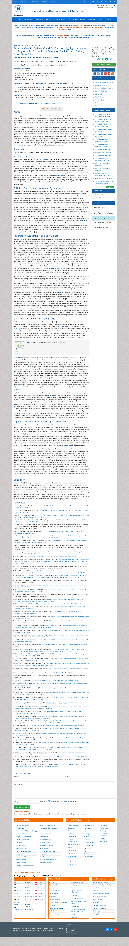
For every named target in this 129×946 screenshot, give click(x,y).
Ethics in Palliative (101, 91)
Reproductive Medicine (104, 835)
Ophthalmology (89, 842)
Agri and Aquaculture (22, 825)
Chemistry (19, 842)
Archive (82, 19)
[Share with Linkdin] (102, 73)
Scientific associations (63, 27)
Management (62, 29)
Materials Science (45, 834)
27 (57, 268)
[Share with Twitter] (98, 73)
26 (71, 264)
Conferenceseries (61, 35)
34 (73, 279)
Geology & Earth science (100, 914)
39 (55, 322)
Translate (111, 7)
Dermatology (72, 836)
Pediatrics (87, 851)
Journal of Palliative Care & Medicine (47, 103)
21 (34, 257)
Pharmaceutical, (89, 27)
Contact (52, 2)
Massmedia (96, 911)
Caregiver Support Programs (104, 82)
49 (76, 402)
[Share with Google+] (105, 73)
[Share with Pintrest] (109, 73)
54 (49, 455)
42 (32, 364)
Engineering (19, 854)
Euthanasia (98, 94)
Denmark (40, 891)
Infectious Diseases (74, 859)
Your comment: (19, 784)
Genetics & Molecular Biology (25, 865)
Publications (24, 2)
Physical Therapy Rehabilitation (76, 892)
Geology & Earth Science (47, 825)
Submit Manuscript (59, 19)
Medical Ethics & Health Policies (78, 902)
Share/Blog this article (102, 198)
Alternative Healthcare (56, 908)
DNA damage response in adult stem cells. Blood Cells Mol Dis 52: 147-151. (57, 680)
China (29, 888)
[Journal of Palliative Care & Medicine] (18, 9)
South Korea (17, 903)
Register (44, 2)
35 (24, 312)
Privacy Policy (71, 929)
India (28, 893)
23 (44, 259)
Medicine (71, 862)
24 (69, 264)
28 (59, 268)
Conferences (35, 2)
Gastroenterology (54, 899)
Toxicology (103, 841)
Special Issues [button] (91, 19)
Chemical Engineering (22, 839)
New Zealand (27, 905)
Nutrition (86, 836)
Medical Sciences (45, 839)
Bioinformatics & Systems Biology (26, 831)
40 (16, 328)
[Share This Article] (98, 59)
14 (65, 220)
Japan (18, 896)
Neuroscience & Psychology (49, 845)
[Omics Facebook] (89, 2)
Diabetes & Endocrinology (72, 840)
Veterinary (96, 902)
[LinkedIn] (111, 929)
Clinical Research (73, 831)
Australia (19, 885)
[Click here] (84, 2)
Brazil (18, 899)
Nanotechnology (45, 842)
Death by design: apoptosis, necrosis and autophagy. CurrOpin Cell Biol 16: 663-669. (57, 604)
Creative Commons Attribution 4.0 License (49, 928)
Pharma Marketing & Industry (102, 885)
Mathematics (44, 836)
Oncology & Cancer (77, 882)
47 (18, 389)
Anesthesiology (73, 825)
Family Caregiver (100, 97)
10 (51, 194)
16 (35, 232)
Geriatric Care (99, 100)
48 (64, 400)
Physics (42, 854)
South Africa (28, 900)
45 (14, 373)
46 (59, 385)
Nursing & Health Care (47, 848)
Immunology (72, 856)
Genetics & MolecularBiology (58, 902)
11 (51, 203)
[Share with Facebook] (94, 73)
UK (17, 893)
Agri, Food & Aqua (98, 888)
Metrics (102, 19)
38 (81, 360)
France (29, 891)
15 (27, 225)
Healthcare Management (56, 891)
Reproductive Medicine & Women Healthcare (78, 910)
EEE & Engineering (98, 899)
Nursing (86, 834)
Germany (19, 891)
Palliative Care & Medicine (103, 152)
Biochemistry (20, 828)
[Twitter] (107, 929)
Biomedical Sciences (22, 834)
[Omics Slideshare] (106, 2)
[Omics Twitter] (93, 2)
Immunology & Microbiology (49, 828)
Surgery (102, 838)
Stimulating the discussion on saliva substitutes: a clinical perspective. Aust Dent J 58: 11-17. (53, 557)
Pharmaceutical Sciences (48, 851)
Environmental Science (100, 896)
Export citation (100, 195)
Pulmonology (104, 828)
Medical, (75, 27)
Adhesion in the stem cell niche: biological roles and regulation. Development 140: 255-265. (59, 725)
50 (82, 415)
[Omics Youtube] (110, 2)
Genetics (70, 847)
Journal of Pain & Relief (102, 149)
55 (45, 467)
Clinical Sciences (21, 845)
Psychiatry (103, 825)
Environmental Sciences (23, 857)
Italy (17, 888)
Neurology (87, 831)
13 (84, 218)
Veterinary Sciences (46, 862)
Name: (16, 776)
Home (15, 2)
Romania (40, 899)
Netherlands (18, 909)
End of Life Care (100, 85)
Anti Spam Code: (19, 802)
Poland (39, 882)
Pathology (87, 848)
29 (38, 273)
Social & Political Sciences (48, 860)
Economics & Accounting (23, 851)
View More (109, 187)
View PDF (44, 109)
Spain (29, 882)
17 (86, 248)
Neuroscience (53, 893)
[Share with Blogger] (112, 73)
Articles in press (73, 19)
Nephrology (88, 828)
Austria (39, 885)
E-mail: (67, 776)
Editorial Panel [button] (28, 19)
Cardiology (71, 828)
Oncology (87, 839)
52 (18, 451)
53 (47, 455)
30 (67, 273)
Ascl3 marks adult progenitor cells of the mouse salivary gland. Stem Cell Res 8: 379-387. (62, 757)
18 (41, 252)
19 (43, 252)
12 (22, 216)
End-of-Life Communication (104, 88)
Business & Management (23, 836)
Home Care (99, 106)
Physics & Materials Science (101, 893)
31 (71, 279)
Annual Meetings (57, 876)
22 (36, 257)
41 (18, 328)
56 (54, 467)
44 (34, 364)
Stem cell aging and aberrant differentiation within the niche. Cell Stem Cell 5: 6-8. (50, 673)
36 (53, 322)
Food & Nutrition (21, 860)
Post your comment (104, 64)
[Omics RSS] (102, 2)
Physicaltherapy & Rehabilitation (89, 855)
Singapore (30, 896)
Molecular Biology (89, 825)
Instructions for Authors (43, 19)
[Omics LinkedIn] (97, 2)
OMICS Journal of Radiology (104, 178)
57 (64, 467)
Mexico (39, 893)
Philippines (30, 909)
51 (72, 440)
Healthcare (71, 853)
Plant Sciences (44, 857)
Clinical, (81, 27)
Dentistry (71, 834)
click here (67, 801)
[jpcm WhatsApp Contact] (115, 2)
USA (17, 882)
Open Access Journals (80, 25)
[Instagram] (115, 929)
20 (75, 252)
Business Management (100, 908)
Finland (39, 888)
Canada (29, 885)
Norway (40, 896)
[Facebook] (104, 929)
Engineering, (99, 27)
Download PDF (56, 109)
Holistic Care (99, 103)
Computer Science (21, 848)
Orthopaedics (88, 845)
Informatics (43, 831)
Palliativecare (75, 906)
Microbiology (72, 865)
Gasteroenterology (74, 844)
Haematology (72, 850)
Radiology (103, 831)
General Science (21, 862)
